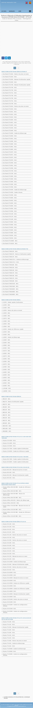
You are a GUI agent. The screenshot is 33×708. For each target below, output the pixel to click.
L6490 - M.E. (6, 372)
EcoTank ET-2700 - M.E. (10, 87)
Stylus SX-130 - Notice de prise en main (15, 534)
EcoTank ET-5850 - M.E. (10, 227)
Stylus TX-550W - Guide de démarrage (14, 648)
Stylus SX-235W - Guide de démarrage (14, 561)
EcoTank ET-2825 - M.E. (10, 125)
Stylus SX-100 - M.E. (9, 524)
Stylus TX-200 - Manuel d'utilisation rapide (15, 627)
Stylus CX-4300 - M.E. (9, 440)
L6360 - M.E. (6, 361)
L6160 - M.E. (6, 348)
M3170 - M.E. (7, 420)
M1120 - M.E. (6, 399)
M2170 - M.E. (7, 415)
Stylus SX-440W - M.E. (9, 591)
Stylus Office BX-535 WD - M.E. (12, 497)
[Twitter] (6, 58)
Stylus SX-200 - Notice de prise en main (15, 540)
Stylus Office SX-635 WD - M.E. (12, 516)
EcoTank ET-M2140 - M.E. (10, 270)
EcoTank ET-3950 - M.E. (10, 184)
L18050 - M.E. (7, 391)
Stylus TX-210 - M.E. (9, 635)
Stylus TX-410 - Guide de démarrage (14, 643)
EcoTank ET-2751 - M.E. (10, 101)
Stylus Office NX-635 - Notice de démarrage (16, 500)
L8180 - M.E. (6, 385)
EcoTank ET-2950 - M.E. (10, 162)
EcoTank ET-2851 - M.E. (10, 138)
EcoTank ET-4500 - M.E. (10, 195)
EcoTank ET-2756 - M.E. (10, 103)
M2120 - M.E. (7, 409)
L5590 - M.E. (6, 345)
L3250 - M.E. (6, 313)
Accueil (3, 11)
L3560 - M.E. (6, 326)
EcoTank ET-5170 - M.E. (10, 216)
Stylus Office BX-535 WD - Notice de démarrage (14, 494)
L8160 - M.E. (6, 383)
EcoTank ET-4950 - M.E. (10, 208)
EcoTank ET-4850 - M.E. (10, 203)
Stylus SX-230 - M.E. (9, 559)
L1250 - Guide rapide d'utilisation (13, 302)
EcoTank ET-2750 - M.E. (10, 98)
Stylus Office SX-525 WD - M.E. (12, 509)
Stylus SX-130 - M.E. (9, 537)
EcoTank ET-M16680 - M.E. (11, 291)
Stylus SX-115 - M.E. (9, 532)
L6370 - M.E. (6, 364)
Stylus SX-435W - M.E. (9, 586)
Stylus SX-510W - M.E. (9, 602)
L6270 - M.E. (6, 356)
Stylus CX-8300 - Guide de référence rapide (16, 451)
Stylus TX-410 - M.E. (9, 646)
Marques (12, 11)
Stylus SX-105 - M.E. (9, 526)
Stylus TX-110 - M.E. (9, 624)
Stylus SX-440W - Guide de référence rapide (16, 588)
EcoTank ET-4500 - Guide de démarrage (14, 189)
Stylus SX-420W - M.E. (9, 572)
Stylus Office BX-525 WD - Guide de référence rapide (17, 488)
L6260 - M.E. (6, 353)
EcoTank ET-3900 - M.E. (10, 181)
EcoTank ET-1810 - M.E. (10, 76)
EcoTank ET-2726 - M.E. (10, 95)
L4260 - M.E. (6, 340)
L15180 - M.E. (7, 388)
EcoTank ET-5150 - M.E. (10, 214)
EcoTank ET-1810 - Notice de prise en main (16, 74)
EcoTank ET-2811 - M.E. (10, 111)
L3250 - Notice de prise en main (12, 310)
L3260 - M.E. (6, 315)
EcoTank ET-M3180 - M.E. (10, 281)
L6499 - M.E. (6, 375)
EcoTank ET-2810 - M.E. (10, 109)
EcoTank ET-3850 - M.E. (10, 179)
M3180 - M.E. (7, 423)
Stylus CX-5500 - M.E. (9, 446)
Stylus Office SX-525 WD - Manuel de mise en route (16, 506)
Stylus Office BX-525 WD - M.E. (12, 491)
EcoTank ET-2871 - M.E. (10, 154)
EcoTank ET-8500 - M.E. (10, 235)
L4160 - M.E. (6, 334)
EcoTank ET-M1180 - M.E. (10, 264)
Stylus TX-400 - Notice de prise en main (15, 640)
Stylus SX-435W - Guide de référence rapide (16, 583)
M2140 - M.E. (7, 412)
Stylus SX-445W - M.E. (9, 596)
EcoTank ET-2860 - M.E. (10, 144)
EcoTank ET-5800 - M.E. (10, 222)
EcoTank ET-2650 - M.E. (10, 82)
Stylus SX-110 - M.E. (9, 529)
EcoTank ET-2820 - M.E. (10, 119)
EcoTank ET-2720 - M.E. (10, 90)
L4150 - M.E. (6, 332)
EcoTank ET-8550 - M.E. (10, 238)
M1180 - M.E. (6, 407)
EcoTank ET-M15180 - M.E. (11, 286)
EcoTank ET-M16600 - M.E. (11, 289)
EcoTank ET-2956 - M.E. (10, 168)
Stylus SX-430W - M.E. (9, 580)
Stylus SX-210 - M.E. (9, 548)
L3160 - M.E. (6, 307)
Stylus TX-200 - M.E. (9, 630)
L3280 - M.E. (6, 321)
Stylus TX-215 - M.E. (9, 638)
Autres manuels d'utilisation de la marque (17, 697)
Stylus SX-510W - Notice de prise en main (15, 599)
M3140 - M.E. (7, 417)
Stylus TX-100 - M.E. (9, 621)
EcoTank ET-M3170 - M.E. (10, 278)
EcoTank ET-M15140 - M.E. (11, 283)
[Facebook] (3, 58)
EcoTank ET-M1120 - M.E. (10, 251)
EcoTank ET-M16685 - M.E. (11, 294)
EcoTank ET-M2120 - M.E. (10, 267)
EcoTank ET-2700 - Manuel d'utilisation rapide (16, 84)
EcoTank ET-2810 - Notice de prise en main (16, 106)
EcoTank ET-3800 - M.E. (10, 176)
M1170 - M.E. (6, 404)
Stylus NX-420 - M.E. (9, 472)
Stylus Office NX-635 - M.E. (11, 503)
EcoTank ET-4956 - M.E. (10, 211)
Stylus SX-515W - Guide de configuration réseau (15, 612)
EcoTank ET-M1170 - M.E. (10, 256)
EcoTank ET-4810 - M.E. (10, 200)
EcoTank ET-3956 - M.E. (10, 187)
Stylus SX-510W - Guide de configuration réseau (15, 605)
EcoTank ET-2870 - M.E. (10, 152)
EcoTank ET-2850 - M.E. (10, 136)
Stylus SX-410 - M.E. (9, 569)
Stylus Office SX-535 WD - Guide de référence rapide (16, 513)
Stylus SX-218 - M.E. (9, 553)
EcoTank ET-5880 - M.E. (10, 232)
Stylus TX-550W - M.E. (9, 651)
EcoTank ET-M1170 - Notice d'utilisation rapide (17, 254)
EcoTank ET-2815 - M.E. (10, 117)
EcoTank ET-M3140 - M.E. (10, 275)
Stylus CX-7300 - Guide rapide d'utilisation (16, 448)
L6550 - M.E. (6, 377)
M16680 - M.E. (7, 431)
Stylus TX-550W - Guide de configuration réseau (15, 655)
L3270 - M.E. (6, 318)
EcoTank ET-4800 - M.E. (10, 197)
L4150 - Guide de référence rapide (13, 329)
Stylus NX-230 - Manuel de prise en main (15, 469)
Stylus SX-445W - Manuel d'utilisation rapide (16, 594)
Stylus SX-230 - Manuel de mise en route (15, 556)
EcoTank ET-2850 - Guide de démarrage (14, 133)
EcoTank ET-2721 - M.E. (10, 93)
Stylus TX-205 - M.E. (9, 632)
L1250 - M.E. (6, 305)
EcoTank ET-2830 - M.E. (10, 127)
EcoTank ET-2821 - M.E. (10, 122)
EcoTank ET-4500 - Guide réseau (12, 192)
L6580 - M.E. (6, 380)
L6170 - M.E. (6, 350)
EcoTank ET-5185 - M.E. (10, 219)
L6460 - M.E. (6, 369)
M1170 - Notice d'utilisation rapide (13, 401)
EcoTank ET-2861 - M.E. (10, 146)
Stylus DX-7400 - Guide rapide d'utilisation (16, 459)
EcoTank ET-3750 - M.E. (10, 173)
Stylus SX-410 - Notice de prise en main (15, 567)
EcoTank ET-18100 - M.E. (10, 243)
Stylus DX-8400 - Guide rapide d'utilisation (16, 461)
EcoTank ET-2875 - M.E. (10, 157)
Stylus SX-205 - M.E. (9, 545)
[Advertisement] (16, 39)
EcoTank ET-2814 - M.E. (10, 114)
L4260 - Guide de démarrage (11, 337)
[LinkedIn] (9, 58)
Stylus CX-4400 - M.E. (9, 443)
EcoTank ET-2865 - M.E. (10, 149)
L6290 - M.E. (6, 358)
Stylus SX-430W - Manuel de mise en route (15, 577)
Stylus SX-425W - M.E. (9, 575)
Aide (19, 11)
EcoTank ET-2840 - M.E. (10, 130)
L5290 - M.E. (6, 342)
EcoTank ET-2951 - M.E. (10, 165)
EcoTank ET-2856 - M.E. (10, 141)
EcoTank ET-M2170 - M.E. (10, 273)
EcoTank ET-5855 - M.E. (10, 230)
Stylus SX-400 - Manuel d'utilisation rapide (16, 564)
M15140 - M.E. (7, 425)
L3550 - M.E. (6, 323)
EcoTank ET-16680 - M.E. (10, 240)
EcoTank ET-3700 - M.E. (10, 171)
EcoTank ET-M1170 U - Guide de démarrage (16, 259)
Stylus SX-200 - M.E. (9, 543)
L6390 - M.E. (6, 366)
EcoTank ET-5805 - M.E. (10, 224)
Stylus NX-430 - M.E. (9, 477)
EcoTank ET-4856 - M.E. (10, 205)
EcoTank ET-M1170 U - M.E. (11, 262)
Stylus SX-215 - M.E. (9, 551)
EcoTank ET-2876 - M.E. (10, 160)
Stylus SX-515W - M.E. (9, 608)
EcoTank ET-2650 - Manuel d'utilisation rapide (16, 79)
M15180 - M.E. (7, 428)
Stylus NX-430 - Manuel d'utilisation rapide (16, 475)
